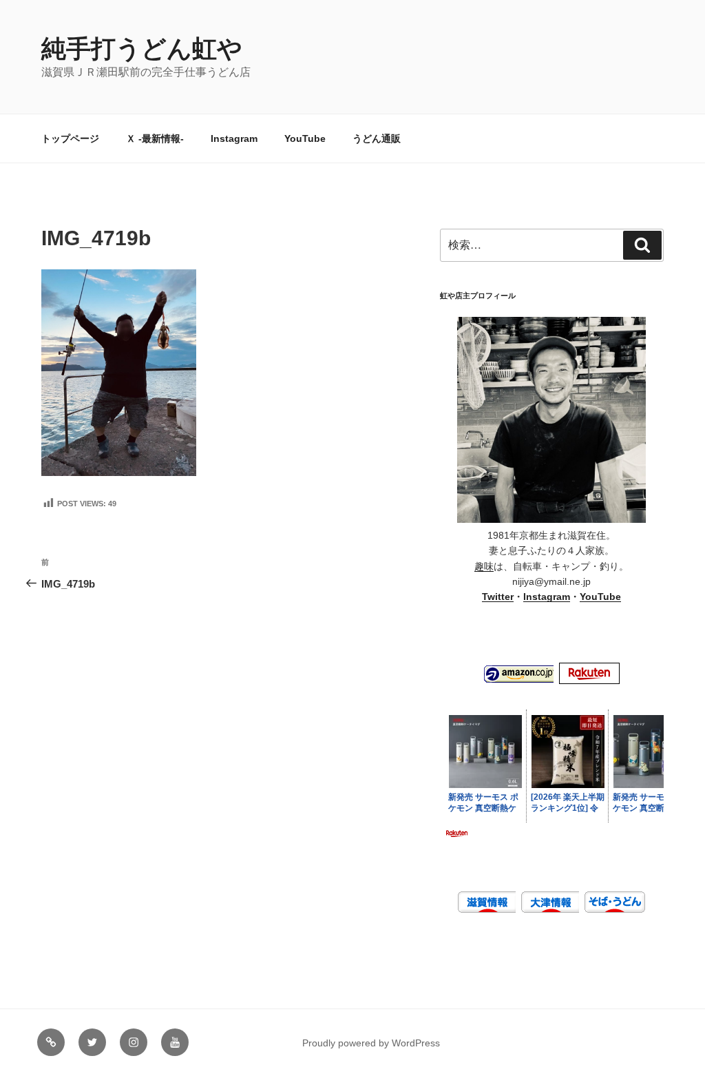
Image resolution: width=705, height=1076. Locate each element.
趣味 (484, 566)
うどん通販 (376, 138)
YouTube (305, 138)
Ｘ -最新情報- (155, 138)
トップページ (70, 138)
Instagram (234, 138)
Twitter (498, 596)
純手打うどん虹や (141, 48)
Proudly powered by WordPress (371, 1042)
